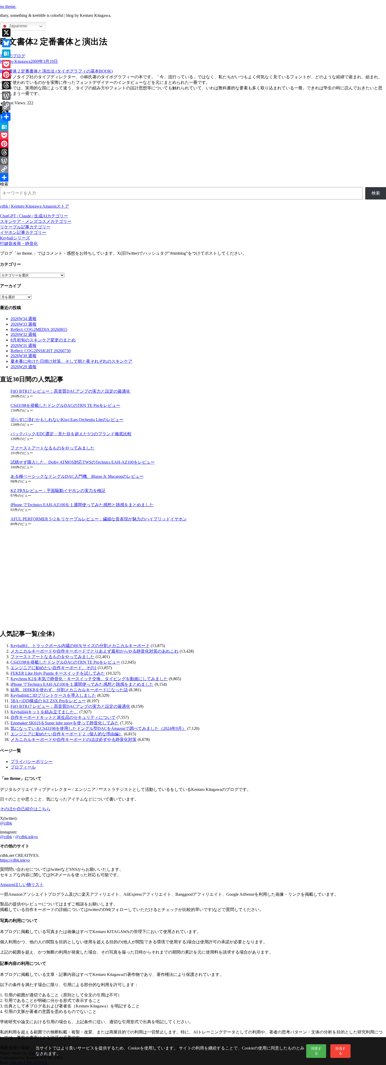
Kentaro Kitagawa (15, 61)
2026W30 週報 (23, 356)
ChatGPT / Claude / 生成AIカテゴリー (34, 216)
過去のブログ (12, 56)
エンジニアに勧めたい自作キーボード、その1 (54, 667)
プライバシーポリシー (32, 761)
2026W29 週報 (23, 367)
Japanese (17, 26)
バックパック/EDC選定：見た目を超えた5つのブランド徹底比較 (71, 434)
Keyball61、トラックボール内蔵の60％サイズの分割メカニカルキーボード (80, 645)
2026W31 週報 (23, 345)
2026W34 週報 (23, 318)
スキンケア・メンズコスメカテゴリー (35, 221)
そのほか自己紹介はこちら (25, 809)
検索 (4, 184)
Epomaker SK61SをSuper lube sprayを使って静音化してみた (65, 723)
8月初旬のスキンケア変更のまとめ (43, 340)
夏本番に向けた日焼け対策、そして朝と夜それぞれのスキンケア (71, 361)
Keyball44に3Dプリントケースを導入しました (53, 695)
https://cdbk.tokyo (15, 860)
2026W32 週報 (23, 334)
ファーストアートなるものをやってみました (53, 448)
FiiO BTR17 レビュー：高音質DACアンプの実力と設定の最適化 (70, 391)
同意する (316, 1051)
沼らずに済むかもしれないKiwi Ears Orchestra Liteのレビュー (67, 419)
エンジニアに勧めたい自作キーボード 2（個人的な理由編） (67, 734)
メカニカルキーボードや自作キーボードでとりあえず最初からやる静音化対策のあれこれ (95, 651)
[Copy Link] (193, 169)
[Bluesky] (193, 118)
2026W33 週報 (23, 324)
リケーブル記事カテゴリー (25, 227)
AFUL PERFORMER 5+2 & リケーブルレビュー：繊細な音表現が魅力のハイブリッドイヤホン (99, 519)
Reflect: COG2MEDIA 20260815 (39, 329)
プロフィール (23, 767)
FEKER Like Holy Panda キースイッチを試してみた (58, 673)
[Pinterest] (193, 144)
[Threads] (193, 152)
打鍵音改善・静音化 (19, 243)
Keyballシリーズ (15, 238)
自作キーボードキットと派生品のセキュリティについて (63, 717)
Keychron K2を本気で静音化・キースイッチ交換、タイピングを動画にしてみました (89, 679)
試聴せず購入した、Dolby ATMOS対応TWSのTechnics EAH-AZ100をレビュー (83, 462)
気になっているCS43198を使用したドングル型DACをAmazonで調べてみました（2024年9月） (98, 728)
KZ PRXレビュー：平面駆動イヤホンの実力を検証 (58, 490)
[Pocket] (193, 135)
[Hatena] (193, 127)
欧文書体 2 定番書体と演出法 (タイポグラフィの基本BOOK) (56, 71)
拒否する (340, 1051)
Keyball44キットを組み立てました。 (44, 712)
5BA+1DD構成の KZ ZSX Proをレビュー (48, 701)
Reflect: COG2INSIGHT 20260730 (41, 351)
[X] (193, 110)
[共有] (193, 177)
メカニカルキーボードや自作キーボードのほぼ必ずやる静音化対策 (74, 739)
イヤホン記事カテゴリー (23, 232)
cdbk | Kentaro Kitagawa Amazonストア (34, 206)
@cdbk (6, 823)
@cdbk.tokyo (26, 836)
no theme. (8, 6)
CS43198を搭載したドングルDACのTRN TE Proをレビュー (65, 405)
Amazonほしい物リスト (22, 884)
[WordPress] (193, 160)
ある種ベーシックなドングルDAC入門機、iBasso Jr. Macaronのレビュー (77, 476)
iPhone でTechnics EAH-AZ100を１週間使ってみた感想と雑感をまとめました (82, 505)
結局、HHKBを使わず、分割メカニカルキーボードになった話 (69, 690)
